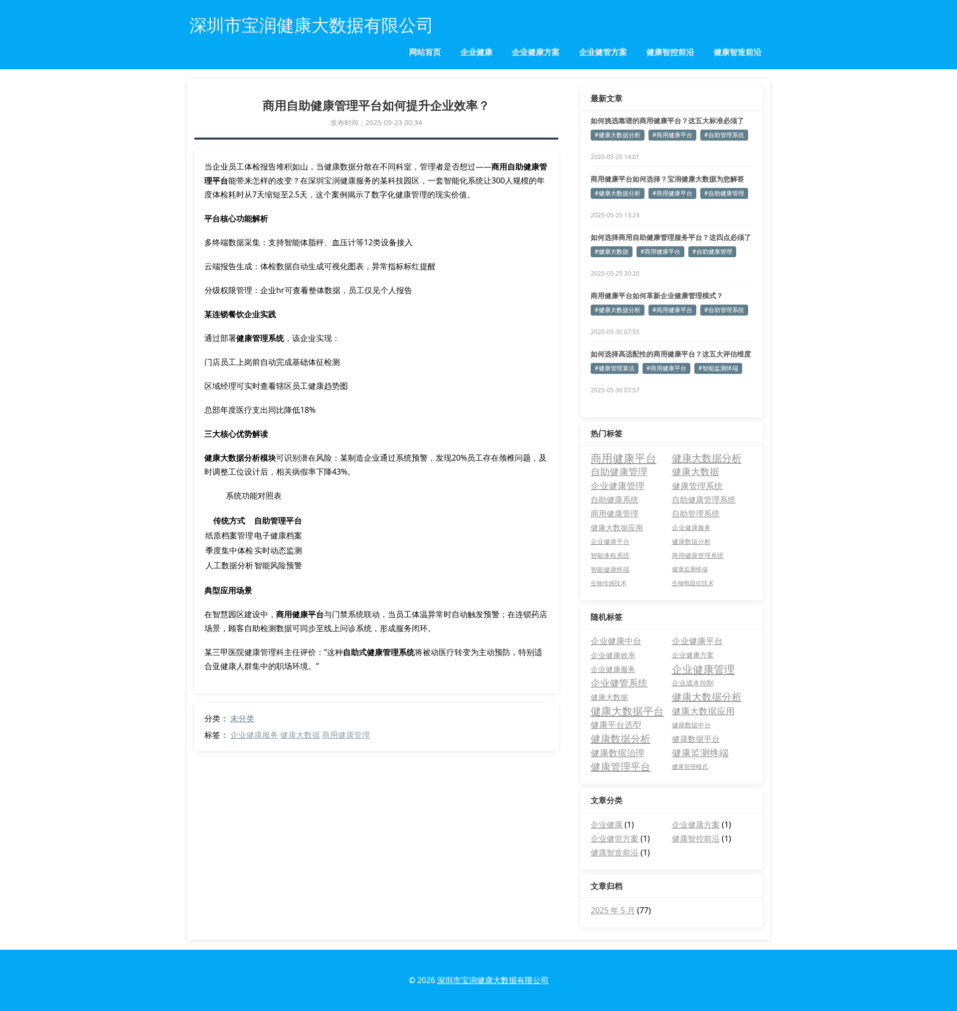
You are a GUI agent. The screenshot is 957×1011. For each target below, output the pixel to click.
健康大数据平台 (627, 711)
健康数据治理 (617, 753)
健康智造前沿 (738, 51)
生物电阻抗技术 (693, 583)
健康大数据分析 (707, 458)
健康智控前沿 (670, 51)
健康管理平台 (620, 766)
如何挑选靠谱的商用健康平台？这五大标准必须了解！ (667, 121)
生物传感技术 (609, 583)
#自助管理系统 (724, 135)
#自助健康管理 (724, 193)
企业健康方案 (536, 51)
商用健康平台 (623, 458)
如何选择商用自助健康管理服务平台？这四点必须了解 (671, 237)
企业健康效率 (613, 655)
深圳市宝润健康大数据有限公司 (493, 980)
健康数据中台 (691, 724)
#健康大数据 (612, 251)
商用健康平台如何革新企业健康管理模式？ (657, 295)
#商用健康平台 (672, 135)
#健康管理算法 (615, 368)
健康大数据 (300, 734)
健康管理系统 (697, 486)
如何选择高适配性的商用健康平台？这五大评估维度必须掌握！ (671, 354)
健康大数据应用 (617, 527)
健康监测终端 (690, 569)
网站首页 (425, 51)
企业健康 (476, 51)
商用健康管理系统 (698, 555)
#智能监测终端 (718, 368)
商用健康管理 (346, 734)
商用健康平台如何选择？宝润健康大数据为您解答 (667, 178)
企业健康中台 (616, 641)
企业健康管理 (617, 486)
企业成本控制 (693, 682)
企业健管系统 (619, 682)
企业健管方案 (603, 51)
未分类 (242, 718)
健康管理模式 (690, 766)
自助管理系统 (696, 513)
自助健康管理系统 (704, 499)
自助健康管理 (619, 471)
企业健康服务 (254, 734)
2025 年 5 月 (613, 910)
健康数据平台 (696, 738)
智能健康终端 (610, 569)
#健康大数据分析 (617, 135)
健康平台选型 (616, 724)
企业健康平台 (610, 541)
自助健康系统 (614, 499)
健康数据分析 (691, 541)
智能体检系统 (610, 555)
